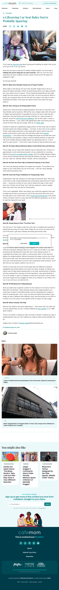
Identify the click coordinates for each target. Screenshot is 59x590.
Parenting (9, 13)
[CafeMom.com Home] (9, 3)
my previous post (16, 64)
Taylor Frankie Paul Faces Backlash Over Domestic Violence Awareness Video (29, 381)
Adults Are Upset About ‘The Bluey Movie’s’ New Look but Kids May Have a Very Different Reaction (9, 474)
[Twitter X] (25, 543)
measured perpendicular (39, 196)
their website (42, 309)
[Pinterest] (29, 543)
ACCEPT (34, 243)
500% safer (40, 123)
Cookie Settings (23, 243)
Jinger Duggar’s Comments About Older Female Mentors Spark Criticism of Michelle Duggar (29, 475)
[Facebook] (21, 543)
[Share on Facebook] (10, 26)
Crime (5, 421)
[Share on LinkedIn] (18, 26)
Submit (47, 504)
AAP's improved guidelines (25, 118)
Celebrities (6, 378)
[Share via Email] (26, 26)
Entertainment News (8, 464)
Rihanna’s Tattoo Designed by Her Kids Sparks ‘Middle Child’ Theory (48, 472)
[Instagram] (34, 543)
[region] (29, 240)
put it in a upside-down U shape (22, 154)
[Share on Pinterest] (22, 26)
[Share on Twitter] (14, 26)
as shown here (8, 240)
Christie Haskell (24, 323)
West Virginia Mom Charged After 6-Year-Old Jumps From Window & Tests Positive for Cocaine (28, 424)
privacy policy (42, 508)
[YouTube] (38, 543)
